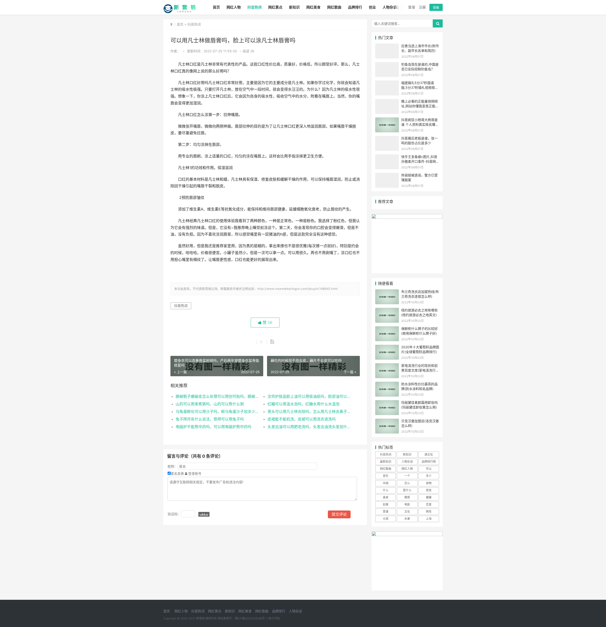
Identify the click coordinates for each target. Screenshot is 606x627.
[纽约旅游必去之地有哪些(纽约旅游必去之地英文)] (387, 311)
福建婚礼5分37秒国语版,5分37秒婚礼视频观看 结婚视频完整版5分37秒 (419, 87)
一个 (407, 476)
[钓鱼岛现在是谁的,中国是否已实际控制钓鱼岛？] (387, 65)
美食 (385, 497)
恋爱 (429, 504)
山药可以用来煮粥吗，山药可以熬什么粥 (210, 404)
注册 (422, 7)
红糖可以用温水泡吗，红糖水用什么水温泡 (303, 404)
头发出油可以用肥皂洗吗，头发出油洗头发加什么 (308, 426)
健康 (429, 497)
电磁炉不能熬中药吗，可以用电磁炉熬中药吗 (213, 426)
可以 (429, 468)
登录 (411, 7)
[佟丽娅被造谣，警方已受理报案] (387, 176)
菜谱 (385, 511)
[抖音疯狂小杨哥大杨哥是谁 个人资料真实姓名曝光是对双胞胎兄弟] (387, 120)
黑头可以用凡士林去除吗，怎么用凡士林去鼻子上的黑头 (308, 411)
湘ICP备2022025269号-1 (251, 618)
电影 (407, 504)
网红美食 (313, 7)
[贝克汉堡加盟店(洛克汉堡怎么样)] (387, 422)
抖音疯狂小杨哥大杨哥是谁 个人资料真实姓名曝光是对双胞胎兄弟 (420, 124)
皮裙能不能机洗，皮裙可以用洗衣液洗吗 (301, 419)
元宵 (385, 518)
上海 (429, 518)
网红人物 (234, 7)
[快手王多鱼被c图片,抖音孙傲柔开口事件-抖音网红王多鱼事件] (387, 157)
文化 (407, 511)
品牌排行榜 (429, 461)
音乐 (385, 476)
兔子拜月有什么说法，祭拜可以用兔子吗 (210, 419)
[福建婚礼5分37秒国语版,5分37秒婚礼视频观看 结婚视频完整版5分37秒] (387, 83)
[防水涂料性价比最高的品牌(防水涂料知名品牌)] (387, 385)
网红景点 (275, 7)
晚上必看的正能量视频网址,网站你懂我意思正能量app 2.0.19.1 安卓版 (420, 105)
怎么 (407, 483)
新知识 (294, 7)
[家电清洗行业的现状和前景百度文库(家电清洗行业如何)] (387, 366)
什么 (385, 490)
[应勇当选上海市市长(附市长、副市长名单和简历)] (387, 47)
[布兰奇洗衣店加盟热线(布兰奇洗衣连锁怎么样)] (387, 292)
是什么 (407, 490)
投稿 (436, 7)
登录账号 (194, 473)
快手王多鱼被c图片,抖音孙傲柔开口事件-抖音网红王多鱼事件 (420, 161)
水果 (407, 518)
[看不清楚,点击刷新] (203, 514)
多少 (429, 476)
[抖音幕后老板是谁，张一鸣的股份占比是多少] (387, 139)
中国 (385, 483)
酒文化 (428, 454)
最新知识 (385, 461)
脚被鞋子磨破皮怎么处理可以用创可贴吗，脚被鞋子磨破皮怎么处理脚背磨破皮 (217, 396)
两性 (429, 511)
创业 (372, 7)
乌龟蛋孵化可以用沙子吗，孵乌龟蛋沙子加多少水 (217, 411)
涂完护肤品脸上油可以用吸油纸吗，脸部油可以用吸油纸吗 (308, 396)
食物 (429, 483)
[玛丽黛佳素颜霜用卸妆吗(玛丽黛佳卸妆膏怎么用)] (387, 403)
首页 (216, 7)
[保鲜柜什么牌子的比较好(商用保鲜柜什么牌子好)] (387, 329)
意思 (429, 490)
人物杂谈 (390, 7)
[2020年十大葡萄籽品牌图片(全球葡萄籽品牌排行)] (387, 348)
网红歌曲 (334, 7)
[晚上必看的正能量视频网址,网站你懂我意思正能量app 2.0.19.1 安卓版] (387, 102)
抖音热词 (254, 7)
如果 (385, 504)
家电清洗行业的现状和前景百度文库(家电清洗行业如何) (420, 370)
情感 (407, 497)
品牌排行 (355, 7)
